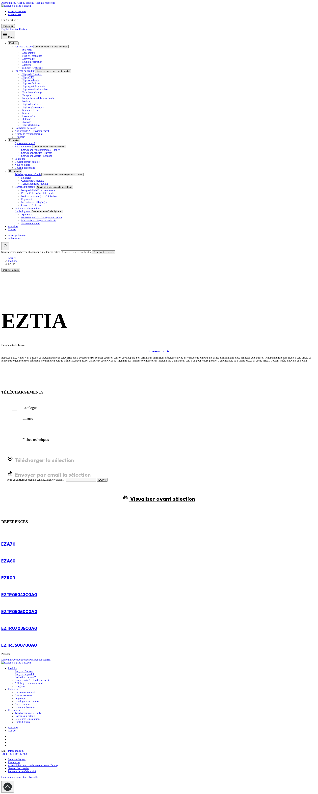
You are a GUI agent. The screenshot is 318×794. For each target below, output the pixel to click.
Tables (25, 113)
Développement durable (27, 161)
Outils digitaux (23, 211)
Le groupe (20, 158)
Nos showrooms (23, 146)
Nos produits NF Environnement (32, 131)
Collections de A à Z (25, 128)
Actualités (13, 226)
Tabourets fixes (30, 110)
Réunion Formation (32, 61)
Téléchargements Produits (34, 183)
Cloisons (26, 122)
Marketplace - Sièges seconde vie (38, 220)
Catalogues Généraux (32, 180)
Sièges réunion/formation (35, 89)
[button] (2, 366)
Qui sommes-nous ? (25, 143)
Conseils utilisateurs (25, 186)
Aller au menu (9, 2)
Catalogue (30, 408)
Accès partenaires (17, 11)
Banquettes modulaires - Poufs (38, 98)
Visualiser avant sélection (162, 499)
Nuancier (26, 177)
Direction (27, 49)
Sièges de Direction (32, 74)
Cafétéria (26, 64)
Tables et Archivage (32, 67)
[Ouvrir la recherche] (5, 246)
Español (14, 29)
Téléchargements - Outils (28, 174)
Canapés (26, 95)
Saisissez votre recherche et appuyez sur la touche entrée (30, 252)
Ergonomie (27, 199)
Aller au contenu (26, 2)
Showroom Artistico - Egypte (36, 152)
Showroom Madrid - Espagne (36, 155)
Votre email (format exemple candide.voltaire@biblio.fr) (36, 479)
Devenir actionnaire (25, 167)
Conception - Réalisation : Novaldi (19, 777)
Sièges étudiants (30, 80)
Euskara (23, 29)
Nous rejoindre (22, 164)
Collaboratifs (28, 52)
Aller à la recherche (45, 2)
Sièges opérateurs (31, 83)
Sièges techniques (31, 125)
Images (28, 418)
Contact (12, 229)
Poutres (26, 101)
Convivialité (28, 58)
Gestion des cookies (18, 768)
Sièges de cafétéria (31, 104)
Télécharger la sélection (43, 460)
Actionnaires (14, 14)
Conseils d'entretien (31, 205)
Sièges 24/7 (28, 77)
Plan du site (14, 762)
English (5, 29)
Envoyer (102, 480)
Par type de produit (25, 70)
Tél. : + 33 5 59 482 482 (14, 753)
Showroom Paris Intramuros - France (40, 149)
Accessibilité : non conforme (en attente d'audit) (33, 765)
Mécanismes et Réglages (34, 202)
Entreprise (14, 140)
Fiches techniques (36, 439)
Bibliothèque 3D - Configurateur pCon (41, 217)
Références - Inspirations (27, 208)
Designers (20, 136)
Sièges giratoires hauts (33, 86)
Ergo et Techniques (32, 55)
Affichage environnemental (29, 133)
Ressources (15, 171)
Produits (13, 43)
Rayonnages (28, 116)
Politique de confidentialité (22, 771)
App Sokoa (27, 214)
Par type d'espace (24, 46)
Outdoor (26, 119)
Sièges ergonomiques (33, 107)
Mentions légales (17, 759)
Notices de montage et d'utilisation (39, 196)
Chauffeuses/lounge (32, 92)
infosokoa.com (16, 750)
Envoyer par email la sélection (52, 475)
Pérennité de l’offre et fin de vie (37, 193)
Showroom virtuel (30, 223)
